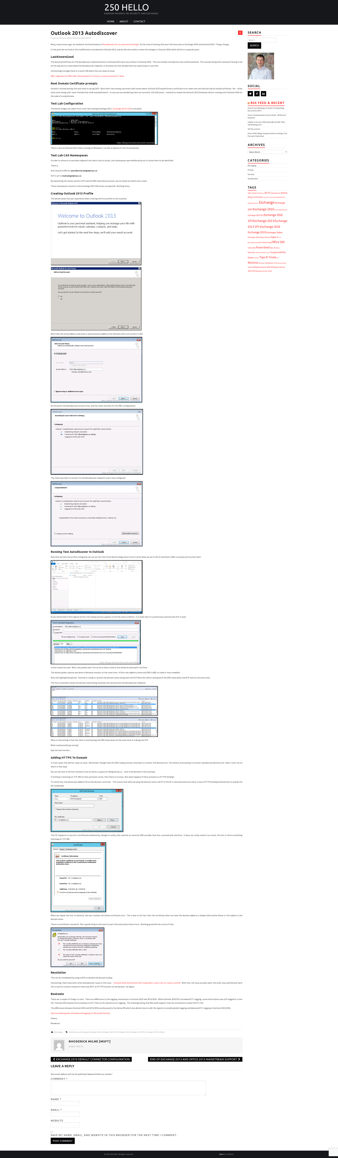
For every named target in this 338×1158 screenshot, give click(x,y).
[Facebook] (257, 93)
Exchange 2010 (94, 1032)
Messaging (58, 1032)
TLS (278, 258)
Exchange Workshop (256, 237)
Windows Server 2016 (263, 271)
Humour (267, 237)
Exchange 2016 (151, 1032)
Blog (250, 197)
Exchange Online (274, 232)
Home (110, 21)
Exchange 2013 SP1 (137, 1032)
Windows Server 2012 (262, 267)
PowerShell (263, 247)
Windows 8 (262, 263)
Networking (266, 242)
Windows (253, 262)
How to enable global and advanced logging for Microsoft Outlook (80, 1013)
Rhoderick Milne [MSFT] (82, 38)
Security (251, 174)
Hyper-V (274, 237)
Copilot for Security (269, 197)
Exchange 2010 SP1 (280, 210)
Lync (280, 237)
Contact (139, 21)
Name (56, 1099)
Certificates (257, 197)
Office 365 (278, 242)
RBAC (271, 248)
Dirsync (256, 203)
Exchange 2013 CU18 (122, 108)
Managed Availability (255, 242)
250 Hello (126, 7)
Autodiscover (74, 1032)
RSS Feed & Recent (268, 102)
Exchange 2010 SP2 (255, 215)
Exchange (84, 1032)
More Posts (76, 1046)
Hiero (221, 1154)
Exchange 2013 (123, 1032)
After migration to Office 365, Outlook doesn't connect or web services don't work (87, 76)
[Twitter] (250, 93)
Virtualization (253, 178)
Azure (284, 192)
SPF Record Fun (254, 129)
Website (57, 1120)
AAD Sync (261, 193)
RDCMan (277, 248)
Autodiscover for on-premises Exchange (121, 44)
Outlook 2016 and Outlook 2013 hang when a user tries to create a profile (147, 982)
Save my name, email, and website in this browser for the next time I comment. (114, 1135)
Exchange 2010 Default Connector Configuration (92, 1059)
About (123, 21)
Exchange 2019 (257, 232)
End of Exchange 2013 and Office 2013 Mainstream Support (194, 1059)
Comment (59, 1078)
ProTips (251, 170)
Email (56, 1110)
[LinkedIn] (263, 93)
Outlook (161, 1032)
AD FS (267, 192)
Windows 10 (271, 263)
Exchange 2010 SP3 (108, 1032)
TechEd (256, 258)
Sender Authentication (262, 252)
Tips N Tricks (267, 257)
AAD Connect (253, 193)
